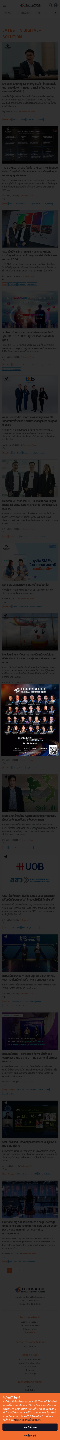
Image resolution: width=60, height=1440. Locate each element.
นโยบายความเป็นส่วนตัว (27, 1419)
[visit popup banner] (30, 720)
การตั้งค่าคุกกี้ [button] (30, 1435)
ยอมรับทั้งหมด (30, 1427)
